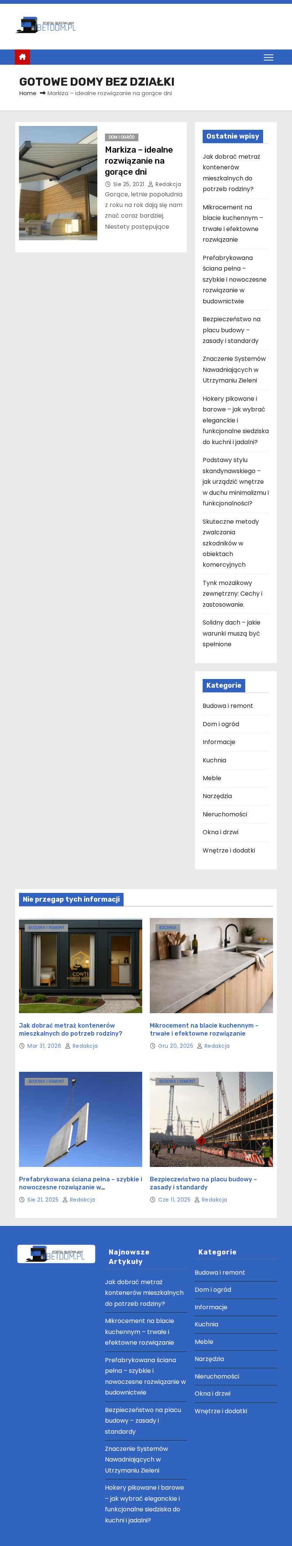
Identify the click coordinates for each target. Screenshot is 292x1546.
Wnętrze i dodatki (229, 850)
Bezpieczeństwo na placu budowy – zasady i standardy (231, 330)
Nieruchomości (225, 814)
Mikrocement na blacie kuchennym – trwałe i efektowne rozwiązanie (139, 1331)
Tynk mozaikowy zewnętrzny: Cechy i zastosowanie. (232, 594)
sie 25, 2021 (129, 184)
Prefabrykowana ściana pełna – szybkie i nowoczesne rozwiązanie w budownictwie (235, 279)
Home (27, 93)
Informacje (219, 742)
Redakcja (167, 184)
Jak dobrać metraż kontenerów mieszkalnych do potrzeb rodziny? (144, 1293)
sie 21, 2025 (43, 1199)
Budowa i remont (228, 705)
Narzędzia (217, 796)
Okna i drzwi (220, 832)
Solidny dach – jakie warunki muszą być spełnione (231, 633)
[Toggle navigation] (268, 57)
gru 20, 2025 (176, 1046)
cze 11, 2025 (175, 1199)
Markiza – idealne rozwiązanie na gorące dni (139, 161)
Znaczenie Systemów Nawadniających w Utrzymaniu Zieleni (234, 369)
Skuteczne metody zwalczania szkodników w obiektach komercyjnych (231, 543)
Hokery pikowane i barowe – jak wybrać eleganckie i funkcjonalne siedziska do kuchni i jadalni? (236, 420)
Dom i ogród (122, 137)
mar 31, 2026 (45, 1046)
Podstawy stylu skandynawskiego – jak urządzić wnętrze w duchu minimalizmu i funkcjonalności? (236, 482)
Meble (212, 778)
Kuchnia (214, 760)
